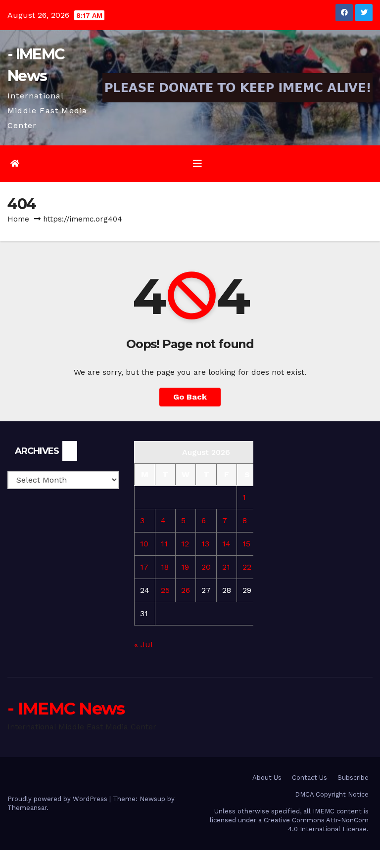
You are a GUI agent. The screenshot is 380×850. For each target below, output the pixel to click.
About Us (267, 777)
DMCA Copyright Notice (332, 794)
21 (226, 567)
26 (185, 590)
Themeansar (27, 807)
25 (165, 590)
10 (144, 543)
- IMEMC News (66, 708)
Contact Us (309, 777)
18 (165, 567)
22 (246, 567)
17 (144, 567)
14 (226, 543)
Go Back (190, 397)
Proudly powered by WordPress (58, 799)
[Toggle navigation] (197, 163)
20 (206, 567)
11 (164, 543)
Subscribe (353, 777)
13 (205, 543)
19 (185, 567)
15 (246, 543)
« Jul (143, 644)
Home (18, 219)
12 (185, 543)
